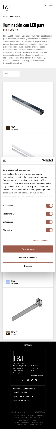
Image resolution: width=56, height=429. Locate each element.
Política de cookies (22, 422)
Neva (13, 126)
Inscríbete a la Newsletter (24, 389)
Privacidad (35, 420)
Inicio (5, 16)
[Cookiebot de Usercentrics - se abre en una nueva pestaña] (41, 160)
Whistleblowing (37, 422)
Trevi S (14, 332)
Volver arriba (28, 345)
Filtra (7, 74)
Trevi (13, 280)
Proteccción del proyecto (23, 397)
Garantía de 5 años (20, 393)
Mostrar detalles (40, 240)
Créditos (39, 424)
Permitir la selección (28, 257)
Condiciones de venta (25, 424)
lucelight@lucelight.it (37, 375)
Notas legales (23, 420)
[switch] (49, 214)
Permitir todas (28, 249)
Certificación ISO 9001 (21, 400)
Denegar (28, 266)
